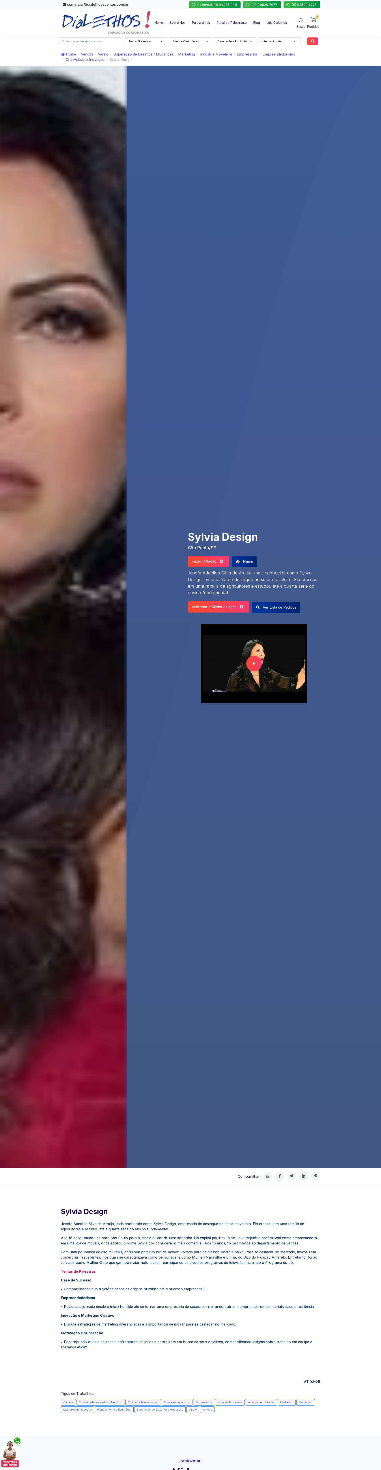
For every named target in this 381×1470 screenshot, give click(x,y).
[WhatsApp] (268, 1176)
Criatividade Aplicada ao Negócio (100, 1402)
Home (70, 54)
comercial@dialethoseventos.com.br (97, 4)
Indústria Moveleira (216, 54)
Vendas (87, 54)
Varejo (103, 54)
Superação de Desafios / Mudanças (143, 54)
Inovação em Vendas (261, 1402)
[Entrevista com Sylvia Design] (254, 663)
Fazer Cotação (206, 561)
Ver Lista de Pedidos (279, 607)
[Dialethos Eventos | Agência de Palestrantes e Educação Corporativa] (106, 22)
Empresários (247, 54)
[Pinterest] (315, 1176)
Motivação (305, 1402)
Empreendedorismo (279, 54)
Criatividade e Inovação (85, 59)
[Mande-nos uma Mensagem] (11, 1452)
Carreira (68, 1402)
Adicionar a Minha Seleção (216, 607)
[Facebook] (279, 1176)
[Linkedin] (303, 1176)
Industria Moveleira (229, 1402)
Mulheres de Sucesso (77, 1409)
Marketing (186, 54)
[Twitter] (291, 1176)
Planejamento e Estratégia (114, 1409)
